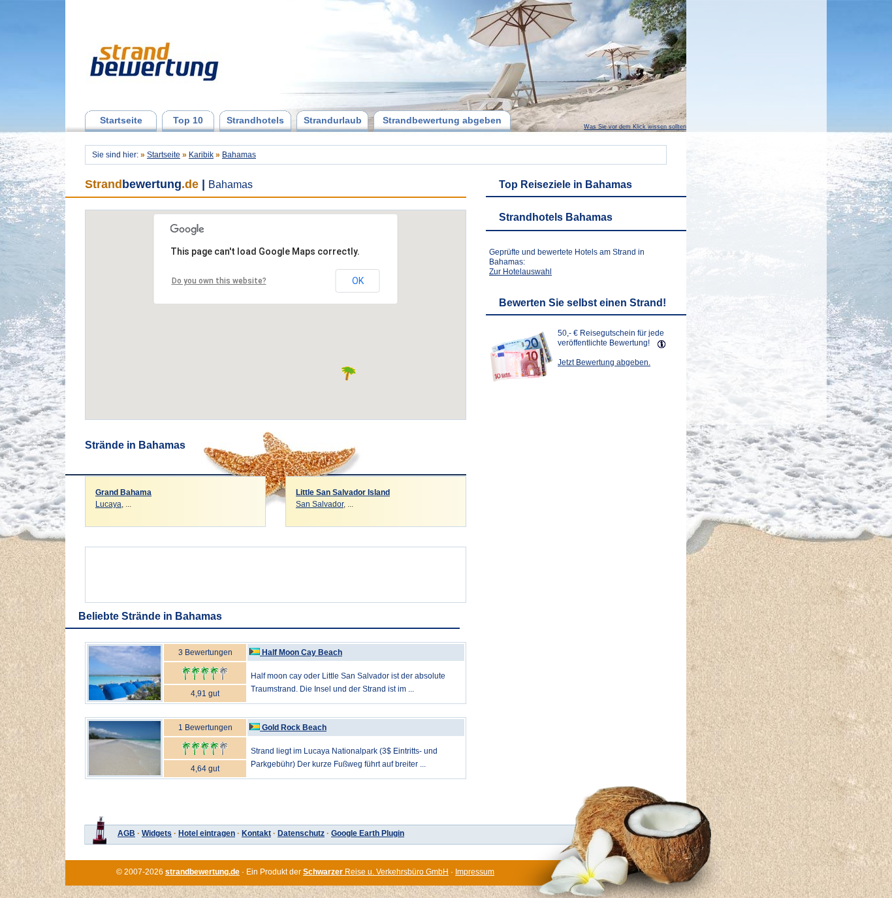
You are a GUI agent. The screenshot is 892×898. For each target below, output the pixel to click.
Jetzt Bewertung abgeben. (604, 362)
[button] (348, 373)
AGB (126, 833)
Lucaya (108, 504)
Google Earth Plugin (367, 833)
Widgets (157, 833)
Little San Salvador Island (343, 492)
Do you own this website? (219, 280)
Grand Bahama (123, 492)
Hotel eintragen (206, 833)
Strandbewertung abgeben (442, 120)
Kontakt (256, 833)
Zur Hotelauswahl (520, 271)
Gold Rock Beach (294, 727)
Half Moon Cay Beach (302, 652)
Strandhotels (255, 120)
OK (358, 281)
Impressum (474, 871)
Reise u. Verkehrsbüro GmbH (376, 871)
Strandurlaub (333, 120)
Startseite (121, 120)
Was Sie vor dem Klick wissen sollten (635, 126)
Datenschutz (301, 833)
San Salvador (319, 504)
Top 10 (188, 120)
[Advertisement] (275, 571)
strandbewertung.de (202, 871)
